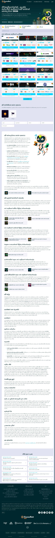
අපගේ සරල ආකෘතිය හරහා (30, 442)
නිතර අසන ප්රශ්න (45, 497)
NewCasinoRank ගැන (45, 492)
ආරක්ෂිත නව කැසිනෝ (10, 494)
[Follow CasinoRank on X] (44, 515)
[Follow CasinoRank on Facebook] (39, 515)
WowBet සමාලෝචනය (10, 65)
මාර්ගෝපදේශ (46, 1)
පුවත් (52, 1)
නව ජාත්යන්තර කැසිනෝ (28, 495)
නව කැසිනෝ (29, 1)
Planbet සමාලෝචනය (45, 49)
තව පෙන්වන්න (26, 98)
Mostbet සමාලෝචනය (10, 49)
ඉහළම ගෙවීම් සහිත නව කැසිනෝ (10, 499)
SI (2, 515)
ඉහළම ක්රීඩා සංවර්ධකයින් (29, 497)
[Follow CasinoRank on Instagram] (41, 515)
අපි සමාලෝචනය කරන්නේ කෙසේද (45, 494)
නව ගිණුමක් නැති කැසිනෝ (10, 497)
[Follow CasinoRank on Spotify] (49, 515)
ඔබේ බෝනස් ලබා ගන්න (10, 47)
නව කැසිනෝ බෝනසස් (38, 1)
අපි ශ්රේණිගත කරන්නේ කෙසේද (45, 495)
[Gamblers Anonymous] (11, 526)
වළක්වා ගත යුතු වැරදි (28, 492)
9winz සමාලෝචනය (27, 65)
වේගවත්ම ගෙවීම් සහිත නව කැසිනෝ (10, 492)
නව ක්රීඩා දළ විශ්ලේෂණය (28, 494)
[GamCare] (18, 526)
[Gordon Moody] (27, 526)
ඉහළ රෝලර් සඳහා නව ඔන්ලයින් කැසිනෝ (10, 495)
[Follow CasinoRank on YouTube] (47, 515)
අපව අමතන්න (45, 501)
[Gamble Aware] (42, 526)
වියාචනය (45, 499)
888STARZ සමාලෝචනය (27, 49)
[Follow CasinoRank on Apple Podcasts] (52, 515)
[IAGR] (5, 526)
